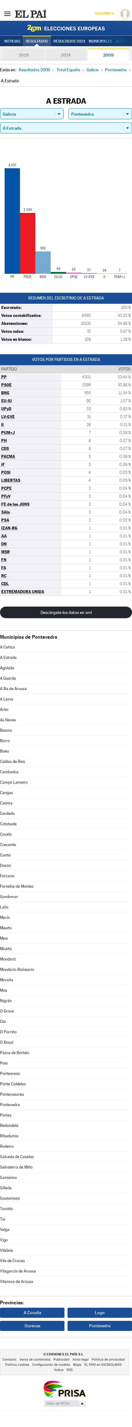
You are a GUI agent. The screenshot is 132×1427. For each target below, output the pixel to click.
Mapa (77, 1365)
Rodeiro (7, 1146)
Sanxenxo (8, 1177)
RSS (69, 1370)
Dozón (5, 865)
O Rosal (6, 1042)
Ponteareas (10, 1073)
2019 (24, 55)
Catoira (6, 803)
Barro (5, 740)
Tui (2, 1219)
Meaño (6, 928)
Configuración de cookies (51, 1365)
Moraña (6, 980)
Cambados (9, 772)
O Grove (7, 1011)
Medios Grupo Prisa (65, 1403)
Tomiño (6, 1208)
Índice (59, 1370)
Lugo (100, 1312)
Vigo (4, 1240)
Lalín (4, 907)
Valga (5, 1229)
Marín (5, 917)
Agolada (7, 668)
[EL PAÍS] (30, 13)
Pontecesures (12, 1094)
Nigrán (6, 1000)
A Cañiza (7, 647)
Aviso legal (80, 1360)
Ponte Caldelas (13, 1084)
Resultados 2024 (69, 41)
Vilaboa (6, 1250)
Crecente (8, 844)
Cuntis (5, 855)
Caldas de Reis (12, 761)
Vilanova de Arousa (16, 1281)
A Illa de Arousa (13, 688)
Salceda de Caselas (17, 1156)
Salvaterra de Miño (16, 1167)
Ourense (32, 1325)
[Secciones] (7, 13)
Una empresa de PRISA (64, 1388)
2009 (108, 55)
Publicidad (61, 1360)
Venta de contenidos (34, 1360)
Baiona (6, 730)
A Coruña (32, 1312)
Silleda (6, 1188)
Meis (4, 938)
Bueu (4, 751)
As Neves (8, 720)
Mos (3, 990)
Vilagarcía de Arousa (18, 1271)
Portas (5, 1115)
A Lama (6, 699)
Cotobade (8, 824)
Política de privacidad (108, 1360)
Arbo (4, 709)
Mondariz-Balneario (17, 969)
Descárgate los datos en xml (66, 612)
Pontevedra (10, 1104)
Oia (3, 1021)
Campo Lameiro (14, 782)
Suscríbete (104, 14)
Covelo (6, 834)
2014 (66, 55)
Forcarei (7, 876)
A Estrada (8, 657)
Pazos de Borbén (14, 1052)
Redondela (9, 1125)
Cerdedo (7, 813)
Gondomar (9, 896)
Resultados (37, 41)
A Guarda (8, 678)
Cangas (6, 792)
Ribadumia (9, 1136)
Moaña (6, 948)
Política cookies (17, 1365)
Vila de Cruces (12, 1260)
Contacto (9, 1360)
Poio (4, 1063)
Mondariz (8, 959)
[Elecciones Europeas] (66, 28)
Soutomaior (10, 1198)
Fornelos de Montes (16, 886)
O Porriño (8, 1032)
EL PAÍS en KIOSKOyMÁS (103, 1365)
